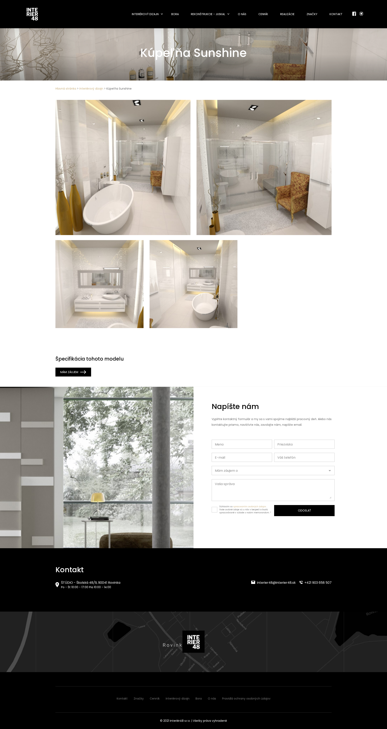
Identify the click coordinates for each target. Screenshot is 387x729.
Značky (312, 14)
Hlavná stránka (65, 89)
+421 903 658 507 (318, 582)
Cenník (263, 14)
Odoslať (304, 510)
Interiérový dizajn (145, 14)
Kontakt (336, 14)
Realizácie (287, 14)
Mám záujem (69, 372)
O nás (242, 14)
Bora (175, 14)
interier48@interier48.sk (276, 582)
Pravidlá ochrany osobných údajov (246, 699)
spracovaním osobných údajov (249, 506)
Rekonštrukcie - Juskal (208, 14)
